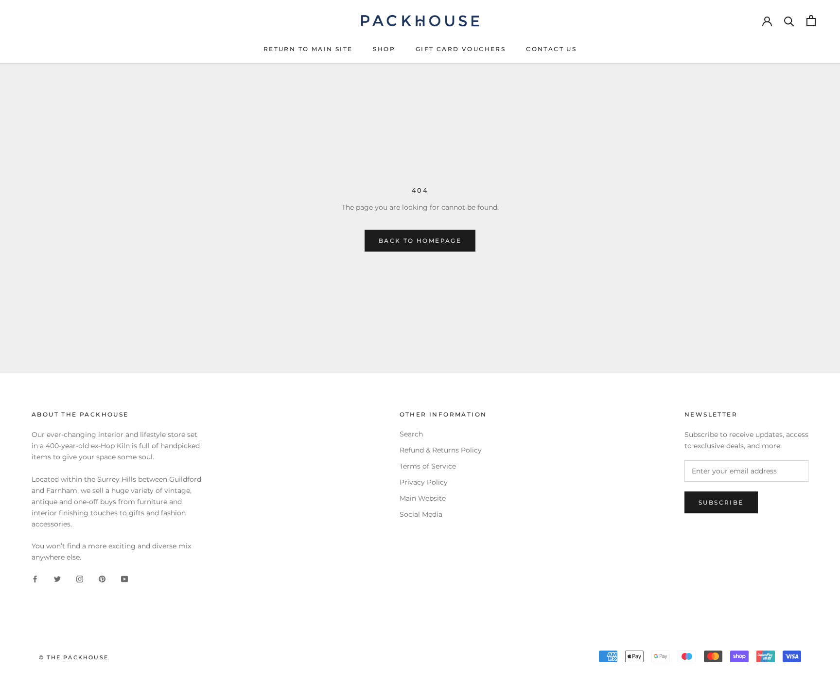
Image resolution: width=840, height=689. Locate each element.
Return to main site (308, 49)
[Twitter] (57, 578)
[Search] (789, 21)
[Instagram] (79, 578)
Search (411, 434)
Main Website (423, 498)
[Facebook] (35, 578)
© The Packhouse (73, 657)
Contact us (551, 49)
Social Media (421, 514)
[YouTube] (124, 578)
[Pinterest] (102, 578)
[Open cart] (811, 20)
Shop (384, 49)
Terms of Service (428, 466)
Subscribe (721, 502)
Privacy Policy (424, 482)
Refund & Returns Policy (441, 450)
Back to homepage (420, 240)
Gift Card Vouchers (461, 49)
